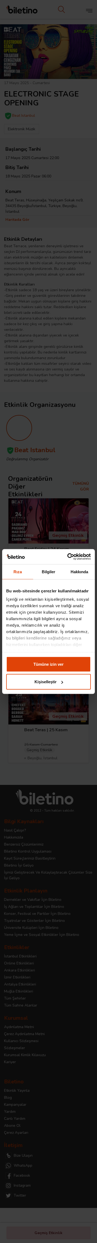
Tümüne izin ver (48, 664)
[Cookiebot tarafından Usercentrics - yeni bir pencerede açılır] (68, 556)
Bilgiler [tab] (49, 571)
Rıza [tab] (17, 571)
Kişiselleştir (45, 681)
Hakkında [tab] (79, 571)
